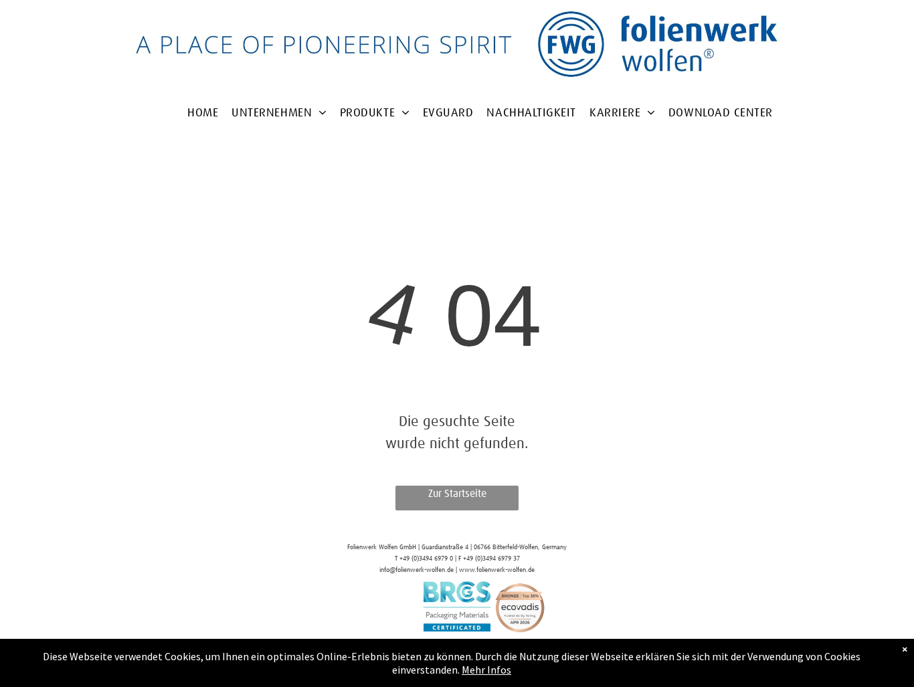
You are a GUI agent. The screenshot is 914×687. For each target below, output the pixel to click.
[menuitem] (203, 130)
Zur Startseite (457, 493)
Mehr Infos (486, 669)
